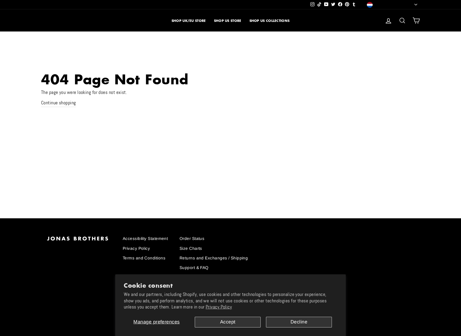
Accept (228, 322)
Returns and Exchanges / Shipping (214, 258)
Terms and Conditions (144, 258)
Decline (299, 322)
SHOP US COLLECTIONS (269, 21)
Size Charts (191, 248)
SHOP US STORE (227, 21)
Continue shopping (58, 103)
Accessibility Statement (145, 238)
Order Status (192, 238)
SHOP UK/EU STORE (189, 21)
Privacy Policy (219, 307)
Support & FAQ (194, 267)
